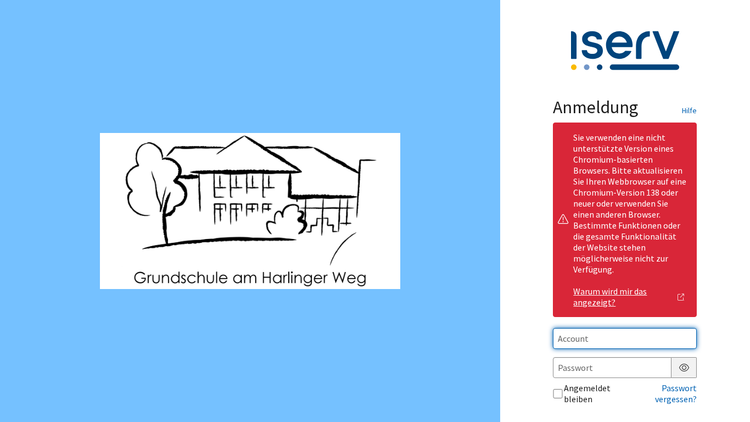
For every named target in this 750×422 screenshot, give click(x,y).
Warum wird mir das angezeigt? (610, 297)
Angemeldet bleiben (587, 393)
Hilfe (689, 110)
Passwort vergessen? (676, 393)
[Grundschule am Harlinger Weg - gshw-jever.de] (250, 211)
